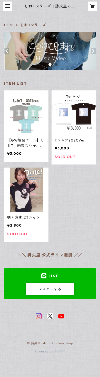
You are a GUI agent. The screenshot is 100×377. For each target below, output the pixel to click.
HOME (9, 25)
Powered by (44, 351)
